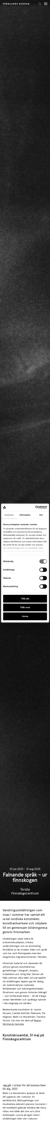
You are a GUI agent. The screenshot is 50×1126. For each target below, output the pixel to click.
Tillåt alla (25, 598)
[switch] (43, 570)
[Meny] (45, 4)
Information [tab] (24, 515)
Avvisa (25, 616)
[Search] (40, 4)
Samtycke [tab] (9, 515)
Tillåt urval (25, 607)
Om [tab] (41, 515)
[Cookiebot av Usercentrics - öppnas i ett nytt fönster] (35, 507)
